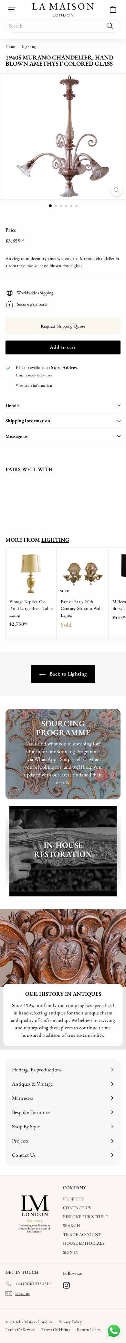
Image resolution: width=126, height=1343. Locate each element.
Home (10, 46)
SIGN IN (71, 1252)
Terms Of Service (20, 1329)
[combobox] (63, 26)
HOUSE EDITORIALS (84, 1243)
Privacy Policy (70, 1322)
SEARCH (71, 1225)
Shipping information (27, 420)
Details (12, 405)
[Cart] (113, 9)
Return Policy (88, 1329)
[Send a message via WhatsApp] (114, 1331)
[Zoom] (116, 190)
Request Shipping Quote (63, 326)
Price (10, 230)
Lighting (29, 46)
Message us (16, 436)
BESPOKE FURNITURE (85, 1216)
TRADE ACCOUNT (82, 1234)
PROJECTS (73, 1199)
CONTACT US (77, 1207)
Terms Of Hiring (55, 1329)
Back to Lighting (67, 673)
